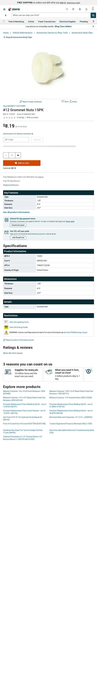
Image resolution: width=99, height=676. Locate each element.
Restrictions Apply (73, 3)
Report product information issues (20, 340)
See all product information (16, 212)
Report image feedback (32, 101)
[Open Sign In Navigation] (86, 9)
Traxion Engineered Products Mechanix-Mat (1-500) (70, 423)
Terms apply (70, 221)
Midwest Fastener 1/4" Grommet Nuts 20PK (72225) (70, 397)
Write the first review (13, 353)
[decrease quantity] (6, 155)
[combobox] (53, 15)
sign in (63, 3)
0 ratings (20, 117)
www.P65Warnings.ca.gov (76, 332)
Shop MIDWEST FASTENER (14, 106)
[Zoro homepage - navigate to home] (14, 9)
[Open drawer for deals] (67, 9)
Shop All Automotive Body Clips (19, 37)
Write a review (32, 117)
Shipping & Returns (11, 185)
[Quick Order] (73, 9)
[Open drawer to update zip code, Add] (5, 15)
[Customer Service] (80, 9)
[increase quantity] (18, 155)
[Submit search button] (93, 15)
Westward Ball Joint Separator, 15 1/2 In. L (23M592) (70, 417)
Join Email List (18, 237)
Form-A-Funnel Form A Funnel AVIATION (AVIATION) (24, 423)
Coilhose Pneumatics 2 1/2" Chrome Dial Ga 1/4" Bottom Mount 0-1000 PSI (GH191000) (22, 437)
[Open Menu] (4, 9)
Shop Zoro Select (63, 26)
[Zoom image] (49, 69)
